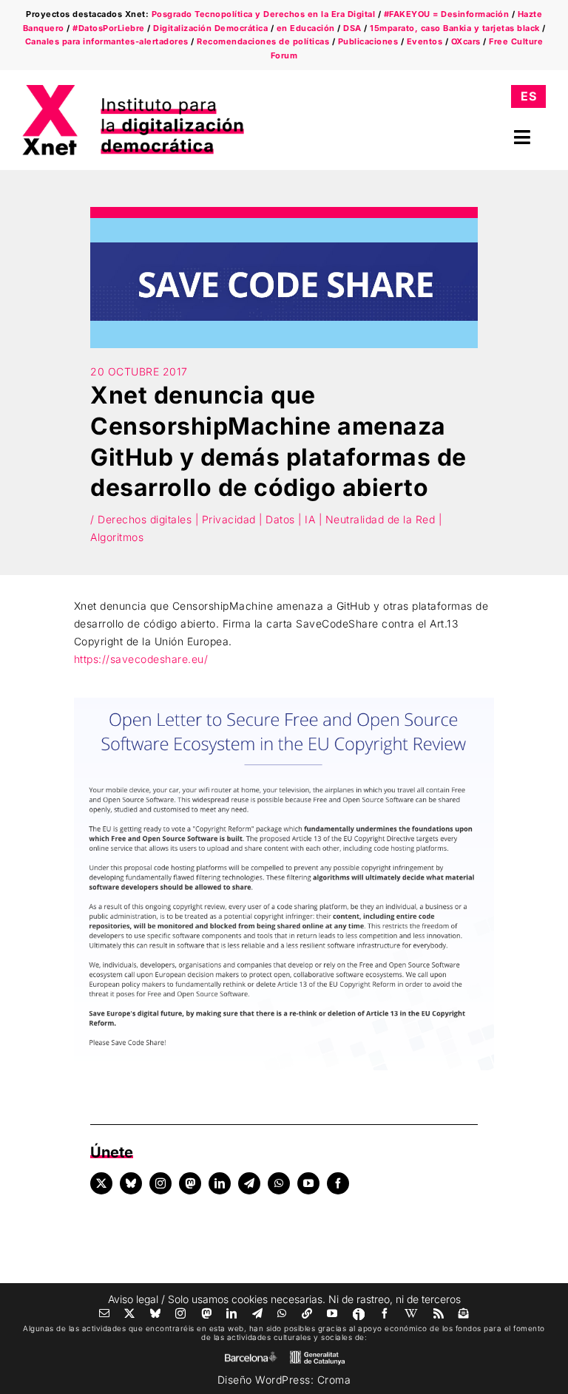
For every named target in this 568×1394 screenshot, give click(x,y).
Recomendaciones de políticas (263, 41)
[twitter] (101, 1183)
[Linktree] (307, 1313)
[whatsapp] (279, 1183)
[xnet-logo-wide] (133, 90)
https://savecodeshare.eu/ (141, 659)
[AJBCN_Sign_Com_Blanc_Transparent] (250, 1355)
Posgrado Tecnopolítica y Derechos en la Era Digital (264, 14)
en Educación (306, 28)
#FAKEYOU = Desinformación (447, 14)
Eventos (425, 41)
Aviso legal (133, 1299)
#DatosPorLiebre (108, 28)
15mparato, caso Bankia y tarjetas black (455, 28)
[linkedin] (220, 1183)
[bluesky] (131, 1183)
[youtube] (308, 1183)
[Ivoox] (359, 1314)
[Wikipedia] (412, 1313)
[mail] (104, 1313)
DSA (352, 28)
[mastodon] (190, 1183)
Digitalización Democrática (210, 28)
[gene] (317, 1353)
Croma (334, 1379)
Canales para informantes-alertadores (107, 41)
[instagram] (160, 1183)
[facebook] (338, 1183)
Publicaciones (368, 41)
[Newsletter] (464, 1313)
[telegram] (249, 1183)
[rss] (438, 1313)
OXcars (466, 41)
